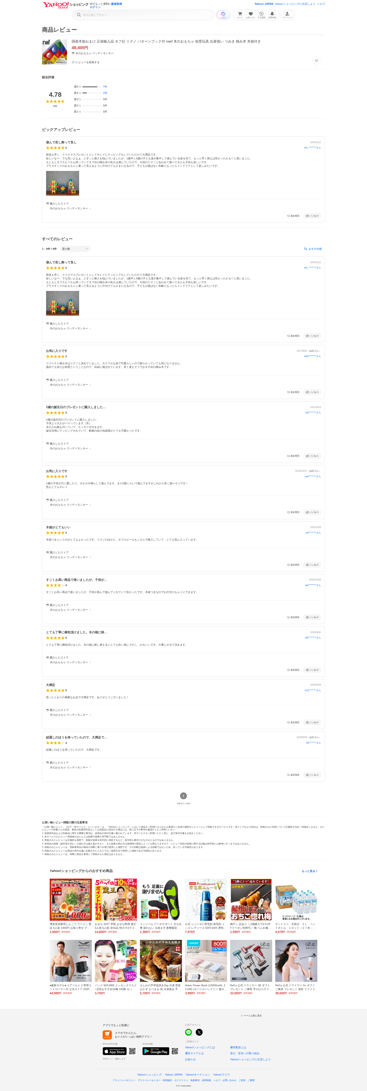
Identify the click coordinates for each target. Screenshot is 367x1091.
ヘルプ (321, 3)
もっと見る (308, 871)
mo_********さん (312, 147)
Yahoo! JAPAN (264, 3)
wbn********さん (312, 356)
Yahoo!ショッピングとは (200, 1047)
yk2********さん (313, 637)
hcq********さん (313, 690)
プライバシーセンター (149, 1080)
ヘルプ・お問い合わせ (224, 1080)
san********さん (313, 476)
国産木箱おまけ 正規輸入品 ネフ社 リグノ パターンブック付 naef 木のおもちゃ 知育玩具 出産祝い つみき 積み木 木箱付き (166, 41)
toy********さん (313, 412)
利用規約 (167, 1080)
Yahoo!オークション (198, 1074)
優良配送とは (238, 1047)
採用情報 (206, 1080)
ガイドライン (181, 1080)
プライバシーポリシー (123, 1080)
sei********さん (313, 532)
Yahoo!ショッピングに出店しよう (295, 3)
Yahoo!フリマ (221, 1074)
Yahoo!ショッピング (149, 1074)
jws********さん (313, 585)
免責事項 (195, 1080)
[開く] (62, 183)
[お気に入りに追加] (316, 60)
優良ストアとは (194, 1053)
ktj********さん (313, 742)
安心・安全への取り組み (245, 1053)
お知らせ (190, 1059)
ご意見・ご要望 (247, 1080)
